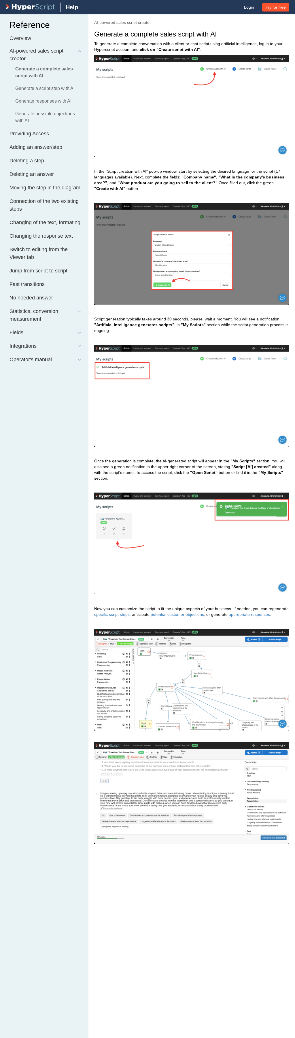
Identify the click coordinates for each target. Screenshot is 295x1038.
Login (249, 7)
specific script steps (112, 614)
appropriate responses (249, 614)
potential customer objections (177, 614)
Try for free (276, 7)
